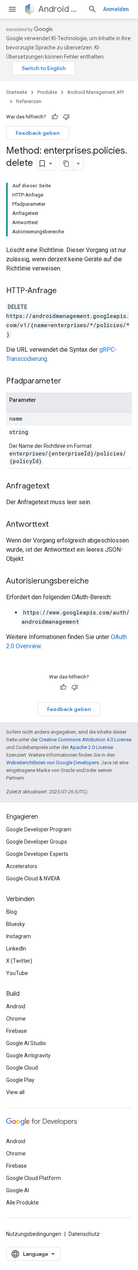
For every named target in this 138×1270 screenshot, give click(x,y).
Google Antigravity (28, 1055)
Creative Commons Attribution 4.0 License (85, 739)
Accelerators (21, 866)
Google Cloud (22, 1068)
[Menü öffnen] (12, 9)
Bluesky (15, 924)
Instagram (18, 936)
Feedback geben (37, 132)
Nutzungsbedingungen (33, 1234)
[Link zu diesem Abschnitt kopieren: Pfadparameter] (69, 381)
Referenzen (28, 101)
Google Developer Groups (36, 842)
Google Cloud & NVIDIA (33, 878)
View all (15, 1092)
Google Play (20, 1080)
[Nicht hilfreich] (66, 117)
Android (15, 1006)
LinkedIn (16, 949)
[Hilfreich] (55, 117)
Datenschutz (84, 1234)
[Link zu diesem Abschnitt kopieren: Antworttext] (56, 524)
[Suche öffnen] (92, 9)
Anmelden (116, 9)
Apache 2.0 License (91, 747)
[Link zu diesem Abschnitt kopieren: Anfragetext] (57, 486)
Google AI (17, 1190)
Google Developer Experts (37, 854)
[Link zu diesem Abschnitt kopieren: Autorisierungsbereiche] (96, 581)
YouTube (17, 973)
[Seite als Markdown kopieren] (66, 163)
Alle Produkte (22, 1203)
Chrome (16, 1019)
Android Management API (60, 9)
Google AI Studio (26, 1043)
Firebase (16, 1031)
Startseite (16, 92)
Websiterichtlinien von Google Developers (52, 762)
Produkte (47, 92)
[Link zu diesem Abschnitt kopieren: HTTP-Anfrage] (64, 291)
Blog (11, 912)
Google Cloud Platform (33, 1178)
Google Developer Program (38, 829)
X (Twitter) (19, 961)
